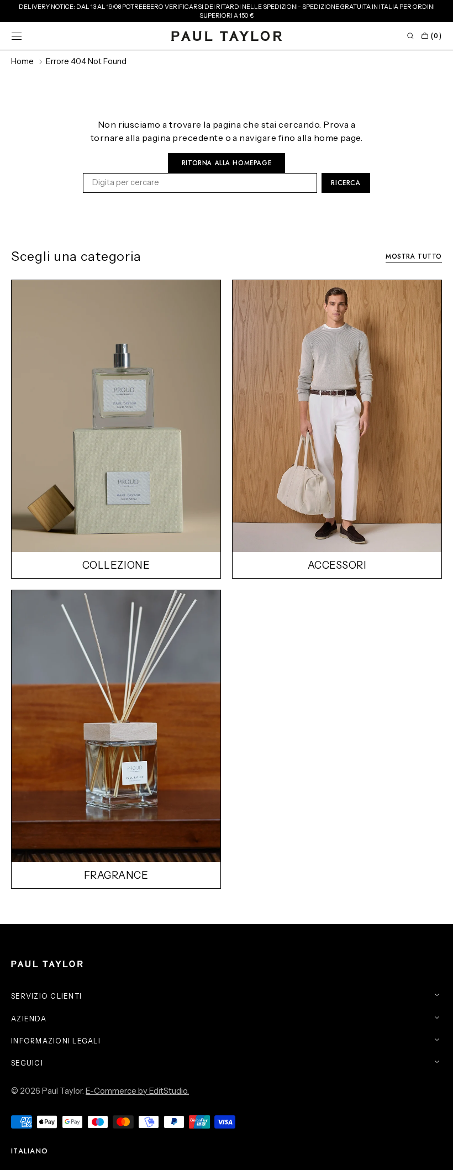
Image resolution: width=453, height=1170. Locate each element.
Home (22, 61)
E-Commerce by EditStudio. (137, 1091)
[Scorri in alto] (436, 1153)
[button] (16, 36)
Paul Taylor (62, 1091)
